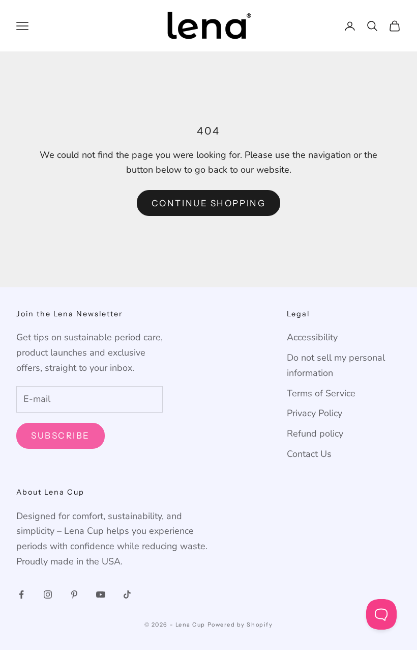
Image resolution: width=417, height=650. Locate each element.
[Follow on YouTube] (101, 594)
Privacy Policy (314, 413)
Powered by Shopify (240, 624)
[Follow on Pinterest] (74, 594)
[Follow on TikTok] (127, 594)
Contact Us (309, 454)
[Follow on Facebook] (21, 594)
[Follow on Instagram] (48, 594)
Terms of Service (321, 393)
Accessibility (312, 337)
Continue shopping (208, 203)
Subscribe (60, 435)
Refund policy (315, 433)
